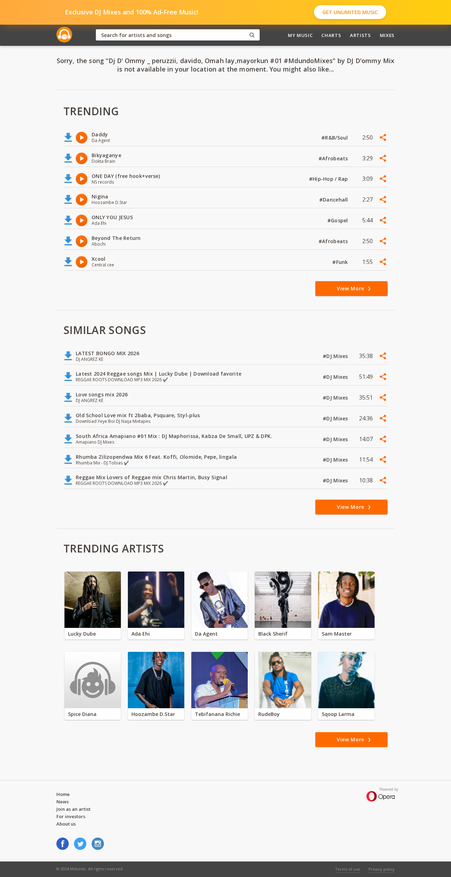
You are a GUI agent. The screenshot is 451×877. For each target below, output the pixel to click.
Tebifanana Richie (217, 714)
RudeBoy (269, 714)
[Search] (251, 35)
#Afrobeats (334, 158)
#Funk (341, 262)
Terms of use (347, 869)
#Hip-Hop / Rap (329, 178)
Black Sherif (273, 633)
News (62, 801)
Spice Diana (82, 714)
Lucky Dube (82, 633)
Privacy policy (382, 869)
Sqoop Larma (338, 714)
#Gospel (338, 220)
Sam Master (337, 633)
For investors (70, 816)
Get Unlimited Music (350, 12)
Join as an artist (73, 809)
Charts (331, 35)
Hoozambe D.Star (153, 714)
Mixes (387, 35)
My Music (300, 35)
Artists (360, 35)
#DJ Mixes (336, 356)
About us (66, 824)
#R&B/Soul (335, 137)
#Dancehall (334, 199)
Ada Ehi (140, 633)
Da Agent (206, 633)
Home (63, 794)
